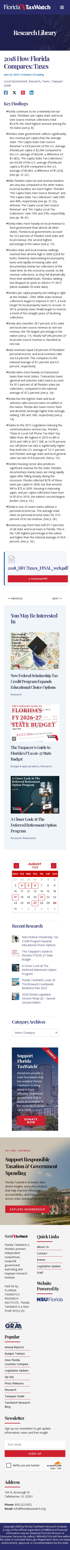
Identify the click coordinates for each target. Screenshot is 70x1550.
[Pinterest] (23, 93)
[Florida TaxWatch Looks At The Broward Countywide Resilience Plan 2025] (15, 982)
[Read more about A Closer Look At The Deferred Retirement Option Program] (35, 794)
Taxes (46, 81)
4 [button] (22, 885)
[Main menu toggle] (62, 7)
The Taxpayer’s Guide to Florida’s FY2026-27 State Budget (31, 753)
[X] (14, 93)
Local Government (15, 81)
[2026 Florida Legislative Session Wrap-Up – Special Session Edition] (15, 996)
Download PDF (39, 578)
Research (34, 81)
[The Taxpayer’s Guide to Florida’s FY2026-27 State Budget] (15, 953)
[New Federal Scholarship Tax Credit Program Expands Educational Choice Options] (15, 939)
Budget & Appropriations (25, 766)
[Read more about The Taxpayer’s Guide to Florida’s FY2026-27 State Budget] (35, 722)
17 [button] (15, 897)
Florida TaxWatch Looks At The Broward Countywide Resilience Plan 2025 (38, 984)
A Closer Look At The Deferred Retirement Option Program (33, 824)
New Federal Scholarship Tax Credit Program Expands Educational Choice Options (34, 681)
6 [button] (35, 885)
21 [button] (41, 897)
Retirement (29, 838)
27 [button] (35, 902)
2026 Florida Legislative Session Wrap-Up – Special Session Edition (38, 998)
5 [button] (28, 885)
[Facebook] (6, 93)
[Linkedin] (31, 93)
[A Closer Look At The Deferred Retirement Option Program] (15, 967)
